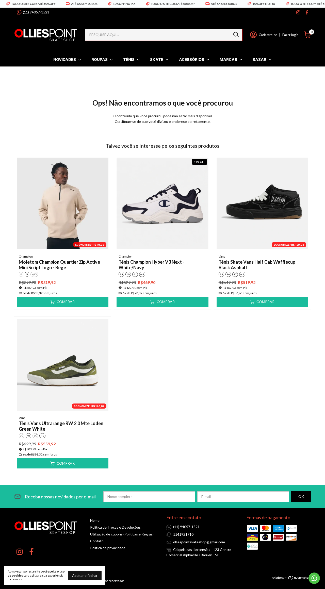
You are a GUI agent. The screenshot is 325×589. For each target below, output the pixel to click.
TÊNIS (129, 59)
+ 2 (42, 435)
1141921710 (183, 534)
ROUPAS (99, 59)
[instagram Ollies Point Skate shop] (298, 12)
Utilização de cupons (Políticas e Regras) (122, 534)
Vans (222, 256)
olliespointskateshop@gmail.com (199, 542)
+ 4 (142, 274)
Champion (26, 256)
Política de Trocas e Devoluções (115, 527)
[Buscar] (235, 34)
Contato (97, 541)
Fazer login (290, 35)
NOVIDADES (64, 59)
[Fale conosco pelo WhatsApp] (314, 578)
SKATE (156, 59)
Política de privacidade (107, 548)
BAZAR (259, 59)
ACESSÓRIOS (191, 59)
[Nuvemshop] (291, 578)
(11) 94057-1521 (36, 12)
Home (95, 520)
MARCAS (228, 59)
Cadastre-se (268, 35)
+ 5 (242, 274)
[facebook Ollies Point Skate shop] (307, 12)
